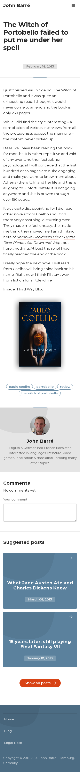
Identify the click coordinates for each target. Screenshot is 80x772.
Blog (8, 731)
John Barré (16, 5)
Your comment (15, 499)
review (65, 387)
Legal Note (13, 743)
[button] (73, 5)
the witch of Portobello (39, 393)
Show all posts (38, 683)
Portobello (45, 387)
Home (9, 719)
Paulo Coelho (19, 387)
